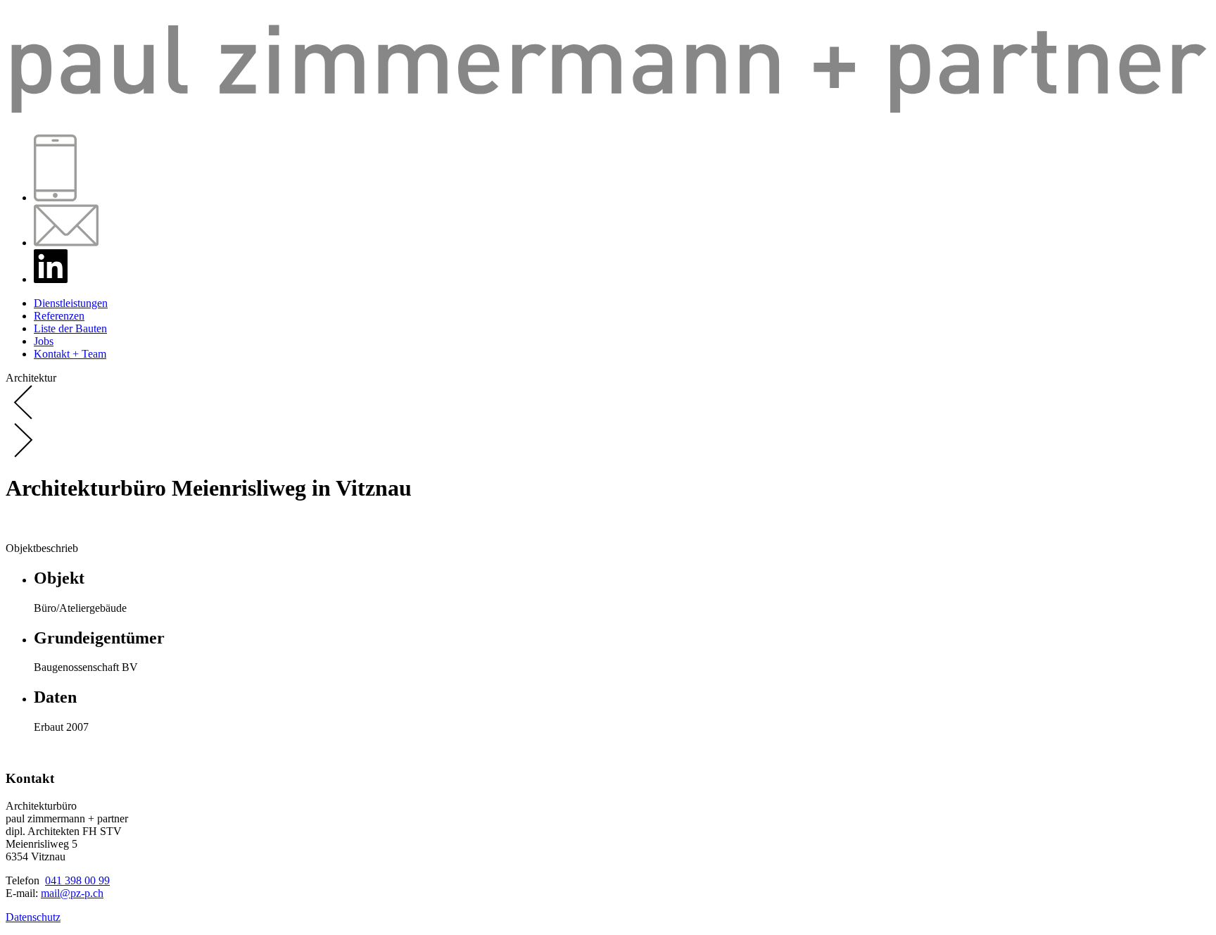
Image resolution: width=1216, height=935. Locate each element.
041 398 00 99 (77, 880)
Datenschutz (33, 917)
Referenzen (59, 316)
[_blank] (51, 279)
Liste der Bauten (70, 328)
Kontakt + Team (70, 354)
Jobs (43, 341)
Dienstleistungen (71, 303)
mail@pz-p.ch (72, 893)
